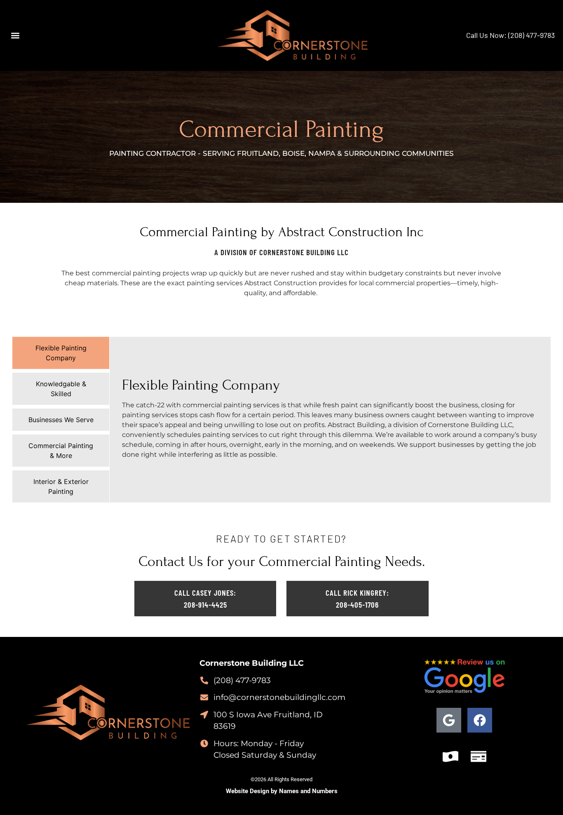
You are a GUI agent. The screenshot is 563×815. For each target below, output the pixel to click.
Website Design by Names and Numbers (282, 791)
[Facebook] (479, 720)
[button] (15, 35)
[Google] (448, 720)
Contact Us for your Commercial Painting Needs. (281, 561)
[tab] (60, 353)
